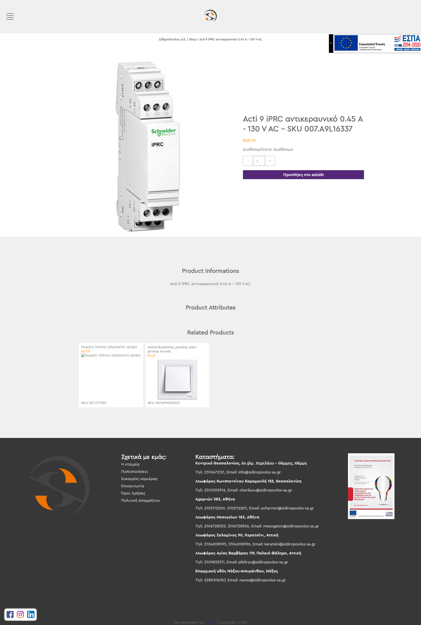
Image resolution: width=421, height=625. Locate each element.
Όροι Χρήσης (133, 493)
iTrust (210, 622)
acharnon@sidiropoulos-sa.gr (287, 508)
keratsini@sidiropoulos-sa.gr (290, 544)
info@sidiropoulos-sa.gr (259, 472)
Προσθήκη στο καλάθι (303, 175)
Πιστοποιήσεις (134, 471)
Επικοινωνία (132, 486)
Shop (192, 39)
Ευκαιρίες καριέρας (139, 479)
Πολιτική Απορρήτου (140, 500)
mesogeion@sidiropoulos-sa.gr (291, 526)
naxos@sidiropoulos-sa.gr (262, 580)
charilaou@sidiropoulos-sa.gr (265, 490)
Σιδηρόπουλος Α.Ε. (172, 39)
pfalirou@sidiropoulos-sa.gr (263, 562)
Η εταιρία (130, 464)
